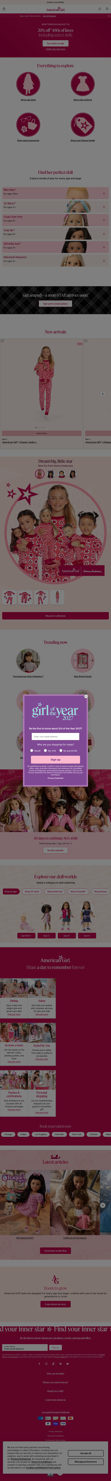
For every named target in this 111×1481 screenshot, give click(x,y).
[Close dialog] (86, 696)
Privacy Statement (55, 778)
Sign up (55, 759)
